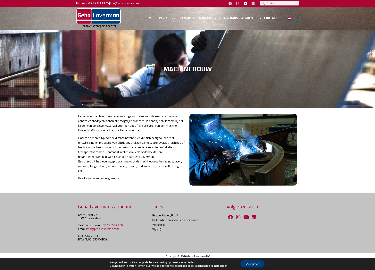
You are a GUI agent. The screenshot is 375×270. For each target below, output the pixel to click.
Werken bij (158, 224)
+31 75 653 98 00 (98, 3)
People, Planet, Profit (165, 215)
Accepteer (252, 264)
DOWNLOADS (228, 18)
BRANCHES (205, 18)
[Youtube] (245, 3)
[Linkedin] (253, 3)
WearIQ (157, 229)
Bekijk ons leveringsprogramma (98, 178)
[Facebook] (230, 3)
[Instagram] (237, 3)
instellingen (221, 265)
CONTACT (271, 18)
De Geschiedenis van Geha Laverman (175, 220)
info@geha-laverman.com (125, 3)
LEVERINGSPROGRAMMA (173, 18)
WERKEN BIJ (249, 18)
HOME (149, 18)
